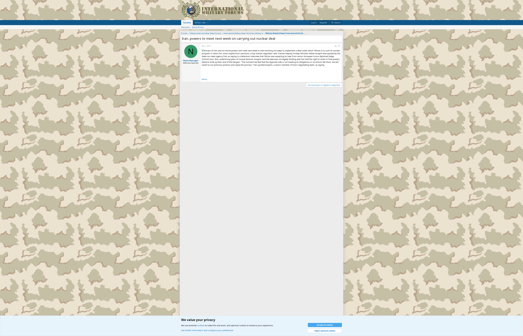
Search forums (198, 27)
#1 (339, 46)
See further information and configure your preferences (207, 330)
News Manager (190, 60)
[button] (208, 22)
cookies (200, 325)
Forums (187, 22)
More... (205, 79)
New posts (185, 27)
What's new (200, 22)
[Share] (335, 46)
